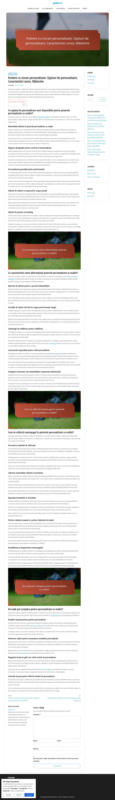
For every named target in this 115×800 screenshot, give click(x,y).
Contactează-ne (91, 76)
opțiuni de (53, 343)
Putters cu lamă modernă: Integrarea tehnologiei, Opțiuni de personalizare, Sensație (96, 152)
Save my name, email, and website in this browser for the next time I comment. (56, 759)
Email (59, 741)
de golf (57, 353)
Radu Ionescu (20, 85)
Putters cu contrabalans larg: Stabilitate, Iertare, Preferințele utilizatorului (95, 126)
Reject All (19, 795)
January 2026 (90, 196)
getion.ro (57, 3)
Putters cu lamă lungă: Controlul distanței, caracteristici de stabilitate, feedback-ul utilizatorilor (96, 134)
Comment (37, 714)
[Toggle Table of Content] (23, 104)
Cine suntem (90, 83)
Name (35, 741)
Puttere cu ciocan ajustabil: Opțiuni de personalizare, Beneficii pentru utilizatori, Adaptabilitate (96, 143)
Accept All (29, 795)
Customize (8, 795)
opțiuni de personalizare (43, 117)
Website (36, 749)
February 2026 (91, 193)
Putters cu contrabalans (93, 177)
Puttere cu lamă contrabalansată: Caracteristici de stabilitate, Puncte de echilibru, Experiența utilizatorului (96, 117)
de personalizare (22, 653)
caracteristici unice (55, 615)
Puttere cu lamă (91, 173)
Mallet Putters (13, 74)
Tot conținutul (90, 80)
